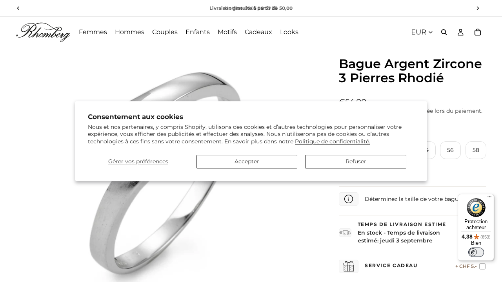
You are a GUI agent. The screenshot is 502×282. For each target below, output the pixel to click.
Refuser (356, 161)
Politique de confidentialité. (332, 141)
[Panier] (477, 32)
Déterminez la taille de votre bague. (414, 198)
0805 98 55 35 (260, 8)
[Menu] (489, 198)
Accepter (247, 161)
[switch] (476, 252)
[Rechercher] (444, 32)
